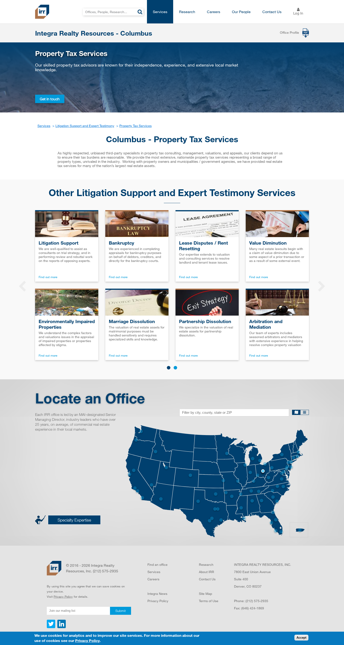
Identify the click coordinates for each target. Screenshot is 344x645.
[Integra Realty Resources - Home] (54, 568)
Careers (213, 11)
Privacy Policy (63, 596)
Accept (301, 638)
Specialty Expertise (74, 519)
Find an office (157, 565)
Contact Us (272, 11)
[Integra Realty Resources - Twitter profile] (51, 627)
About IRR (206, 572)
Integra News (157, 594)
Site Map (205, 594)
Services (160, 11)
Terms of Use (208, 601)
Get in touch (50, 99)
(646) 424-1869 (252, 608)
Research (187, 11)
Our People (241, 11)
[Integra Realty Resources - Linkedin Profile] (61, 627)
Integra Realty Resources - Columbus (93, 33)
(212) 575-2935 (256, 601)
